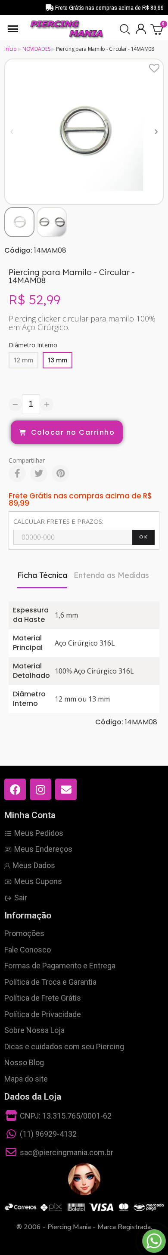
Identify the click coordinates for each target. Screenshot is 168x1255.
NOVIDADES (36, 49)
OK (143, 536)
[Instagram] (40, 789)
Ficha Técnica (42, 575)
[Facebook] (17, 473)
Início (10, 49)
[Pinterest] (60, 473)
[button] (125, 29)
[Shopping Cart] (157, 29)
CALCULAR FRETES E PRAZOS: (58, 521)
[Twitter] (38, 473)
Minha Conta (30, 815)
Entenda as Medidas (111, 575)
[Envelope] (66, 789)
